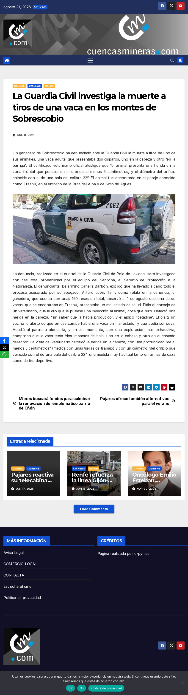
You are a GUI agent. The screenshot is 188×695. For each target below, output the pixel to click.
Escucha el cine (17, 586)
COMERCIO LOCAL (20, 564)
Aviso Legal (13, 552)
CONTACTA (14, 575)
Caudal (19, 86)
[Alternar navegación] (90, 60)
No (82, 688)
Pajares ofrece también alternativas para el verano (134, 401)
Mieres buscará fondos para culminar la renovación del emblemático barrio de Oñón (54, 403)
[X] (4, 347)
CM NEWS (35, 86)
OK (70, 688)
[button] (172, 60)
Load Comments (94, 509)
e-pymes (141, 553)
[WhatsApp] (4, 354)
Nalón (49, 86)
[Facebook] (4, 340)
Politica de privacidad (22, 597)
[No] (182, 683)
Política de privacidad (106, 688)
